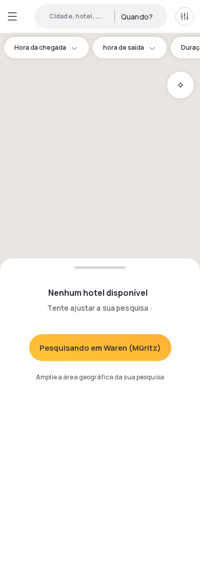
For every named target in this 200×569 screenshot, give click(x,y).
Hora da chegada (40, 47)
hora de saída (123, 47)
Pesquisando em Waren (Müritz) (100, 347)
